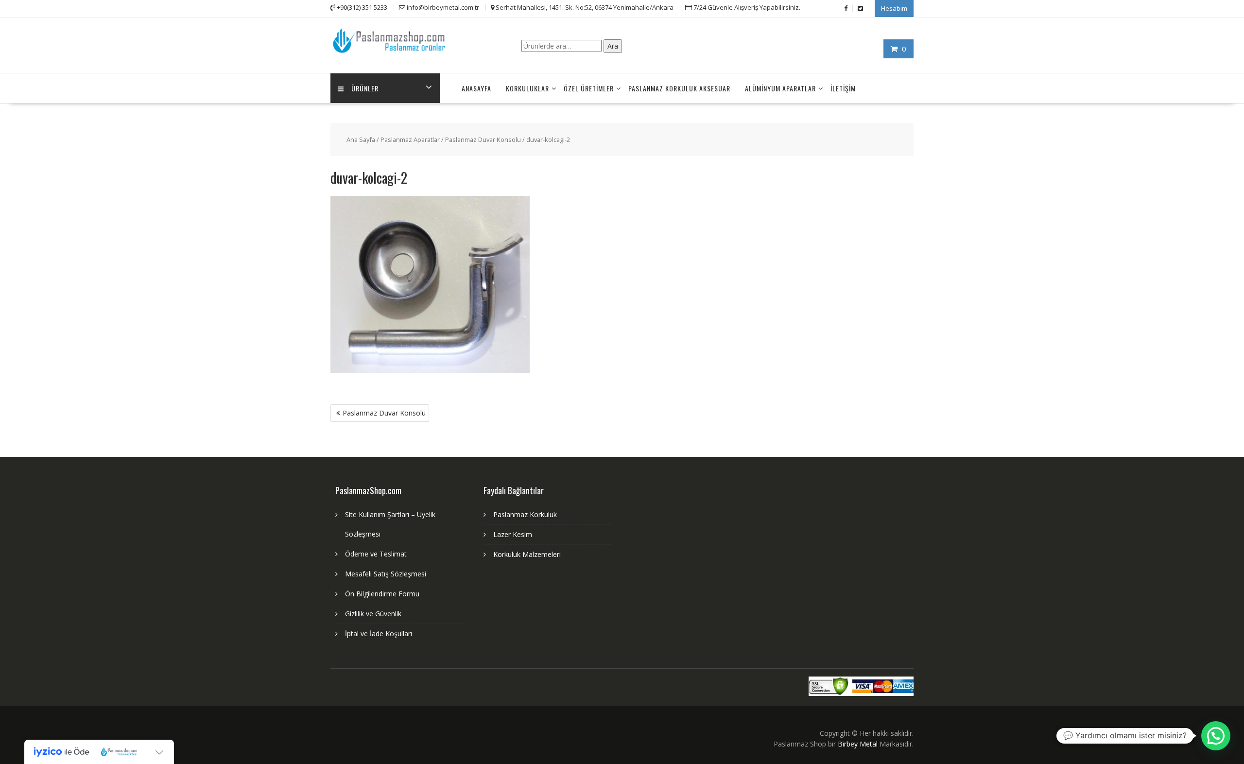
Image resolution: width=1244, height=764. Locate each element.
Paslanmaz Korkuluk (525, 514)
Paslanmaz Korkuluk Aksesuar (679, 88)
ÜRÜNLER (365, 88)
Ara (612, 46)
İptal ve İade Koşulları (378, 633)
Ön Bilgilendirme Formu (382, 593)
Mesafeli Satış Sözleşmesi (385, 573)
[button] (1215, 735)
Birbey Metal (858, 743)
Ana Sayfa (360, 139)
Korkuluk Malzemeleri (527, 554)
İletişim (843, 88)
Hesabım (894, 8)
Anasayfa (476, 88)
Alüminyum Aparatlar (780, 88)
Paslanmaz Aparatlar (410, 139)
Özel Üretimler (589, 88)
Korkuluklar (527, 88)
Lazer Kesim (512, 534)
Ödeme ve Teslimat (376, 553)
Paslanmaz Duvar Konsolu (483, 139)
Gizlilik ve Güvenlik (373, 613)
